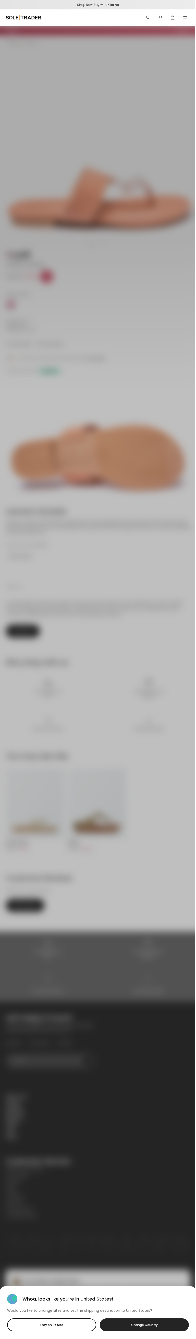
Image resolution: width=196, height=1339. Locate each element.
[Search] (148, 17)
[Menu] (185, 17)
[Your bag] (173, 17)
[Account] (160, 17)
